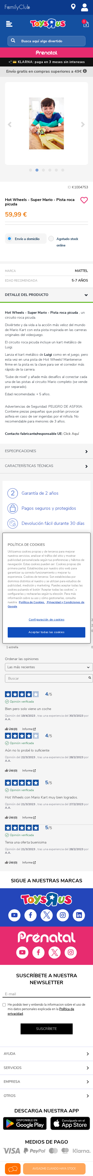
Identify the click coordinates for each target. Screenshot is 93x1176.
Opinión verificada (22, 702)
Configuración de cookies (46, 619)
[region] (46, 587)
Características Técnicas (29, 466)
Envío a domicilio (27, 239)
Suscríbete (46, 1028)
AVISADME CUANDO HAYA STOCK (54, 1169)
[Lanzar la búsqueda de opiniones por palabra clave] (90, 678)
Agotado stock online (67, 242)
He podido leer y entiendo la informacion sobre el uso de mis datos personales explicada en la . (46, 1009)
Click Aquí (71, 433)
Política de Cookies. (32, 602)
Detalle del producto (26, 294)
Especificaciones (20, 451)
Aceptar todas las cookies (46, 632)
